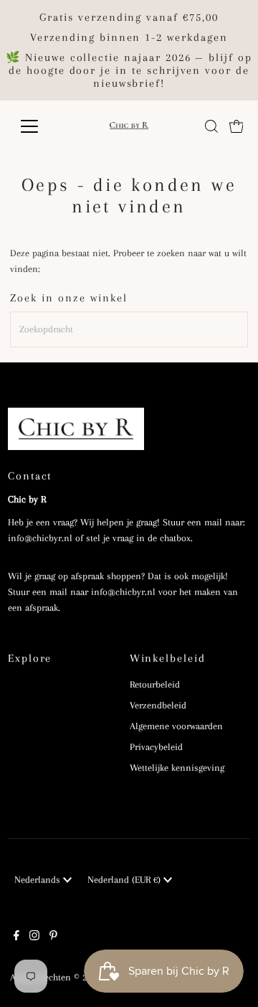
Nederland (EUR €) (125, 879)
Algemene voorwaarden (176, 726)
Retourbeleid (155, 684)
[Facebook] (16, 937)
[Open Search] (211, 126)
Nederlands (38, 879)
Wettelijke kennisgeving (177, 767)
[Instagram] (34, 937)
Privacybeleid (156, 746)
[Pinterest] (53, 937)
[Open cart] (236, 126)
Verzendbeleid (158, 705)
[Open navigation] (38, 126)
